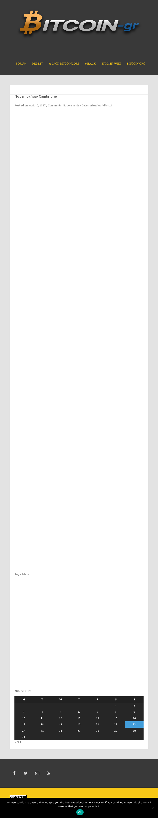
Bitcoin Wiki (111, 64)
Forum (21, 64)
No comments (71, 105)
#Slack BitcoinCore (64, 64)
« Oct (17, 742)
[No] (153, 808)
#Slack (90, 64)
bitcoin (26, 574)
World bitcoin (105, 105)
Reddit (37, 64)
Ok (80, 812)
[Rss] (48, 773)
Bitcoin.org (136, 64)
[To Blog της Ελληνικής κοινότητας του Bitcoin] (79, 25)
